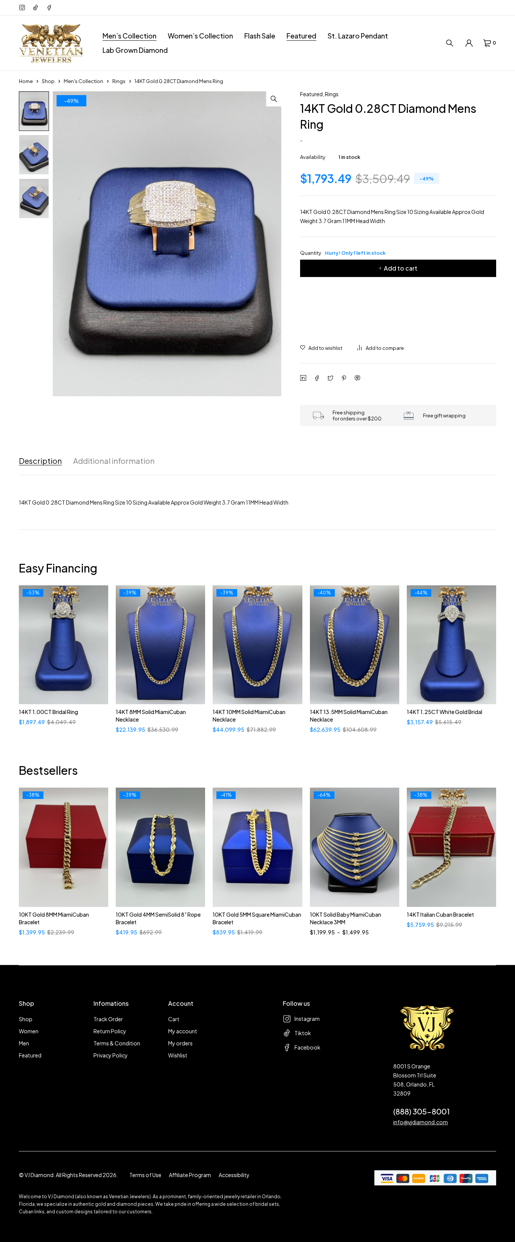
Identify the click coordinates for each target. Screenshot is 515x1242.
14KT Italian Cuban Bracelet (440, 914)
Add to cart (400, 268)
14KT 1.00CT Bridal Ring (48, 711)
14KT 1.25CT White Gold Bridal (444, 711)
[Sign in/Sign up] (469, 43)
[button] (273, 98)
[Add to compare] (380, 348)
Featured (311, 94)
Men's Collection (83, 81)
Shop (48, 81)
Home (26, 81)
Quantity (343, 253)
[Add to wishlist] (321, 348)
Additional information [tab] (114, 460)
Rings (119, 81)
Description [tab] (40, 460)
